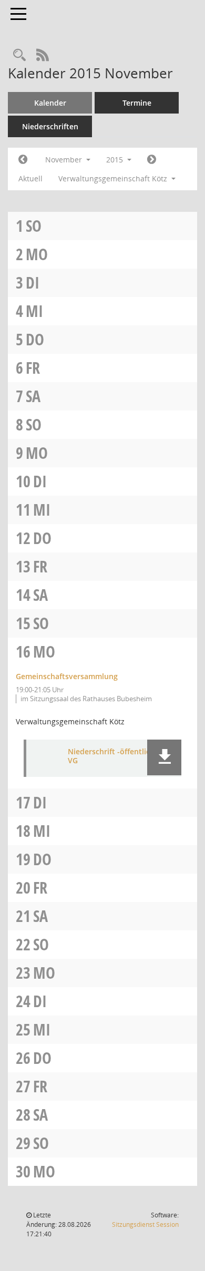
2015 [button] (115, 160)
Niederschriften (50, 126)
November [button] (64, 160)
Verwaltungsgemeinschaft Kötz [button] (113, 178)
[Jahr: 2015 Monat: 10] (23, 159)
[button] (164, 757)
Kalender (50, 103)
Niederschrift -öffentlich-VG (112, 756)
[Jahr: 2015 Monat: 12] (151, 159)
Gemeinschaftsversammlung (67, 676)
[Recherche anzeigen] (19, 55)
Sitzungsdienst (145, 1224)
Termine (136, 103)
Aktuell (30, 178)
